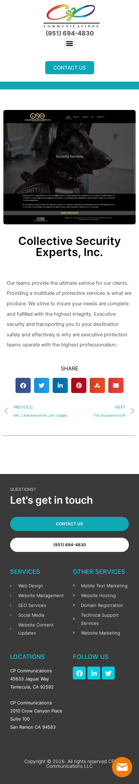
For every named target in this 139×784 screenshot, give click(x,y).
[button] (69, 43)
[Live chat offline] (122, 767)
